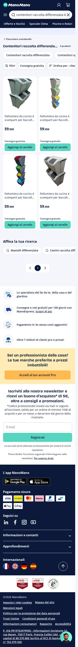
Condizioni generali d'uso (38, 618)
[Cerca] (13, 14)
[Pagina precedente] (30, 268)
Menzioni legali (13, 608)
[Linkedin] (6, 522)
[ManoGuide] (66, 637)
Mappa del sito (44, 602)
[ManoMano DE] (24, 566)
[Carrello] (68, 5)
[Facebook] (15, 522)
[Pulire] (68, 14)
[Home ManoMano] (28, 5)
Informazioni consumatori (20, 624)
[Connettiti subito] (59, 5)
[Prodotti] (5, 15)
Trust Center (11, 618)
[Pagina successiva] (45, 268)
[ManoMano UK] (15, 566)
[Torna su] (63, 566)
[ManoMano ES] (33, 566)
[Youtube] (33, 522)
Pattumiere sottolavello (18, 39)
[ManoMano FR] (6, 566)
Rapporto (46, 624)
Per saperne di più (44, 458)
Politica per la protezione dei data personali (31, 613)
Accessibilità (63, 624)
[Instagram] (24, 522)
